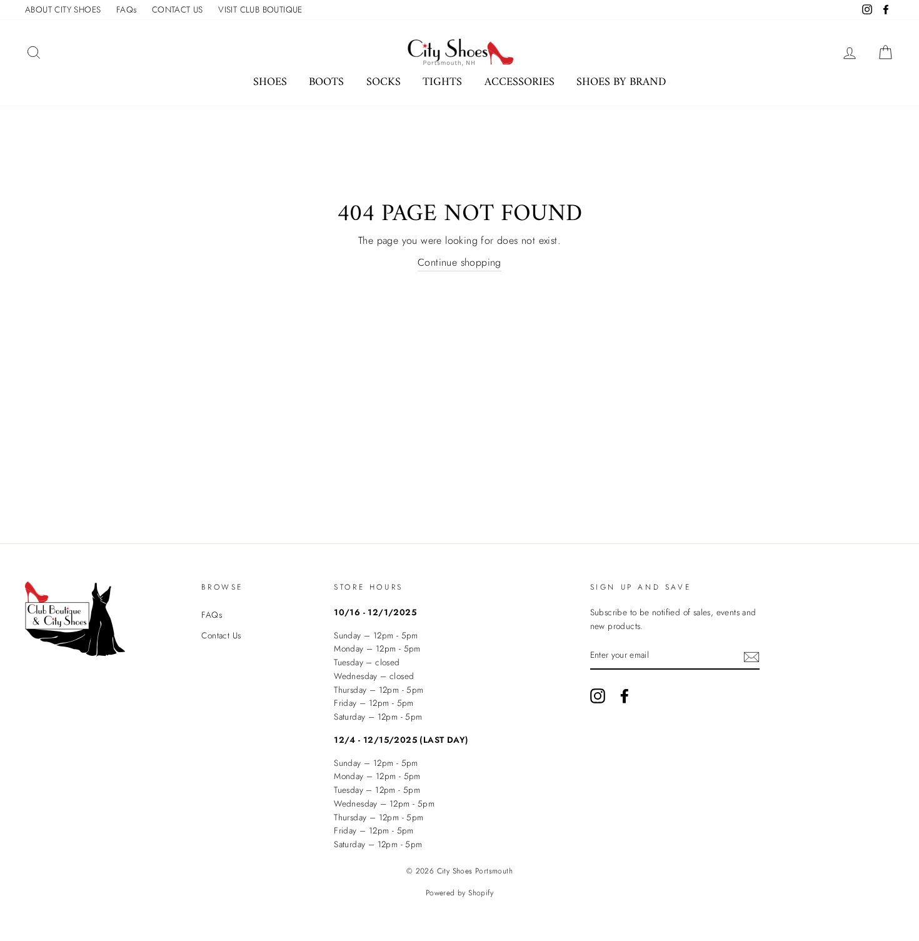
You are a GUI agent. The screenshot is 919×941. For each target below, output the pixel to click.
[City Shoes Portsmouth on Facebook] (624, 695)
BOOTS (326, 82)
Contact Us (221, 635)
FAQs (126, 9)
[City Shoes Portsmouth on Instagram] (597, 695)
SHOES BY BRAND (621, 82)
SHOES (270, 82)
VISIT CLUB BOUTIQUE (260, 9)
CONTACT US (177, 9)
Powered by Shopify (459, 892)
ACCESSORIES (520, 82)
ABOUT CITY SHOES (63, 9)
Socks (383, 82)
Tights (442, 82)
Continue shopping (459, 262)
